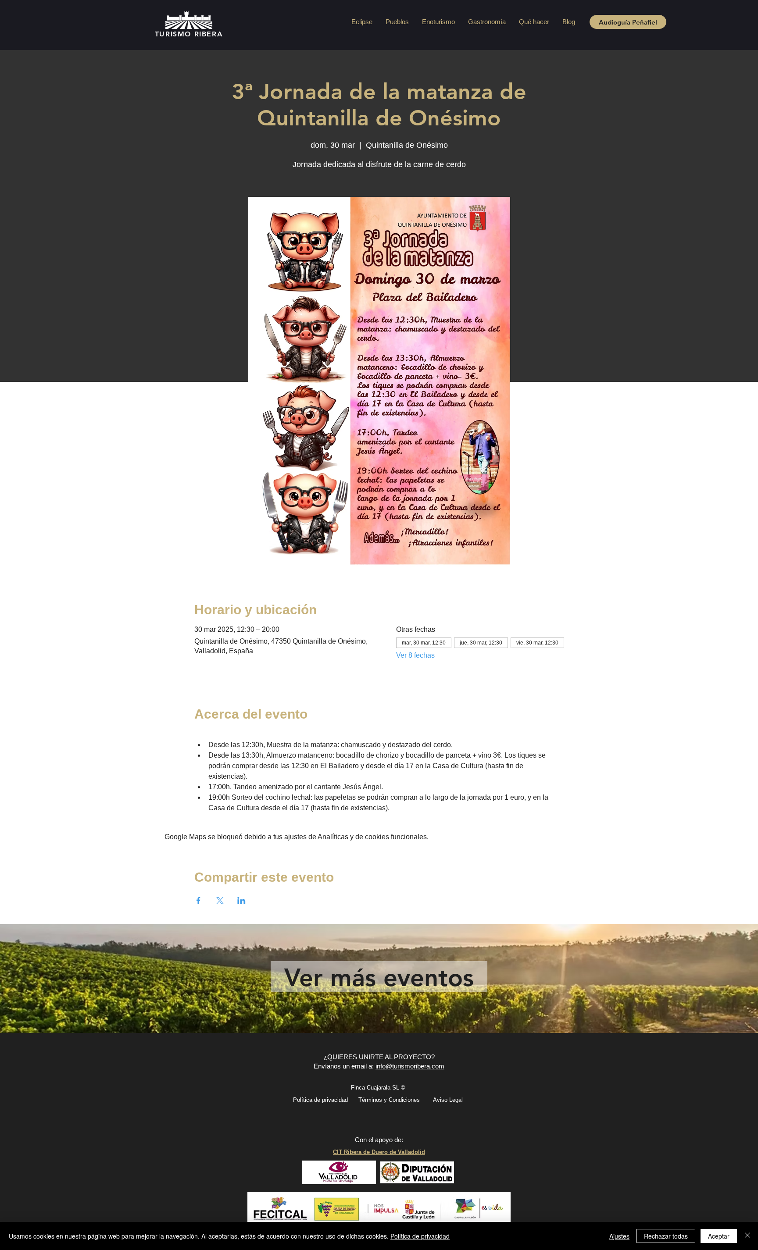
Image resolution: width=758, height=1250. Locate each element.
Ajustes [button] (619, 1236)
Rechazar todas (666, 1236)
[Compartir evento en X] (220, 900)
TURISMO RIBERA (189, 34)
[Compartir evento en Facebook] (198, 900)
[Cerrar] (747, 1236)
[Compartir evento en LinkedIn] (241, 900)
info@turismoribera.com (409, 1066)
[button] (397, 22)
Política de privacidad (420, 1236)
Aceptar (718, 1236)
